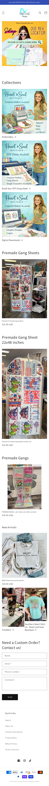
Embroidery (7, 136)
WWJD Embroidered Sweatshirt (13, 580)
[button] (3, 13)
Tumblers (6, 629)
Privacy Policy (11, 738)
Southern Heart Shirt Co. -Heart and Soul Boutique (35, 627)
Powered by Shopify (33, 781)
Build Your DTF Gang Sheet (15, 188)
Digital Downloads (11, 240)
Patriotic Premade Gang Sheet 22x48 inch (16, 442)
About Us (9, 726)
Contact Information (14, 732)
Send (10, 697)
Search (8, 720)
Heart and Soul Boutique (21, 781)
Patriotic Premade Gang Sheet (12, 321)
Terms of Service (12, 749)
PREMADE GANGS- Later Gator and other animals (19, 512)
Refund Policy (11, 744)
